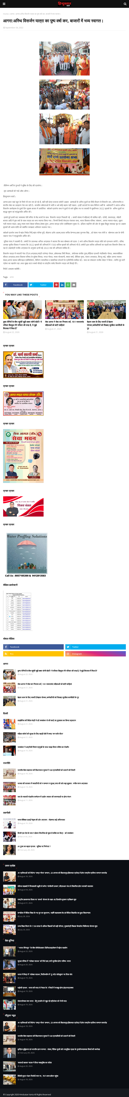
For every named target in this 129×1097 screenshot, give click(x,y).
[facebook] (33, 647)
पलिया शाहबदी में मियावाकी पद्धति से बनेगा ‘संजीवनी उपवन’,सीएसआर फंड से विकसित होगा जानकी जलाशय (55, 886)
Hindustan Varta (26, 1094)
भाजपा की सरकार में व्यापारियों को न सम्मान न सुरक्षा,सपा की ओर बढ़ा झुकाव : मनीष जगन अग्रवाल (53, 783)
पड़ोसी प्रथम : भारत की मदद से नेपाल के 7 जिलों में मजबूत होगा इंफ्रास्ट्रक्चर (45, 987)
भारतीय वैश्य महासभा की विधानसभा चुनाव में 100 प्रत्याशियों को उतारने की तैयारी (46, 770)
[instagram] (95, 653)
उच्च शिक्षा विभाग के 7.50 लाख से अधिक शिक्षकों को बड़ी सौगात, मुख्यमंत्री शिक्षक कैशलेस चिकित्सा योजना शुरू (57, 926)
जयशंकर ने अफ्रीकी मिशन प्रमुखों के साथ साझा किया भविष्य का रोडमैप (43, 747)
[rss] (33, 653)
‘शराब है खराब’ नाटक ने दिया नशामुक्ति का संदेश (35, 1062)
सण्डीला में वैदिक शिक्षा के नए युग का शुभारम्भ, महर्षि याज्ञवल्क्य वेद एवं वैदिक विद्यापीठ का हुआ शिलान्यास (54, 912)
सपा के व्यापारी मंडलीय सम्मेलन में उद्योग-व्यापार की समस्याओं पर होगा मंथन (44, 796)
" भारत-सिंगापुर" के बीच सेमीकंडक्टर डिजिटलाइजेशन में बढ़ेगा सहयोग (42, 947)
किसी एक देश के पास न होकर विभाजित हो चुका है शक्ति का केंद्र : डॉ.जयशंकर (45, 833)
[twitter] (95, 647)
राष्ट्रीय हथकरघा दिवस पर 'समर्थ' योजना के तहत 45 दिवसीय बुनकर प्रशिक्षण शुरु (47, 899)
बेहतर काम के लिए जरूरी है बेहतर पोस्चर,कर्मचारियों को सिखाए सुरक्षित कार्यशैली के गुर (105, 325)
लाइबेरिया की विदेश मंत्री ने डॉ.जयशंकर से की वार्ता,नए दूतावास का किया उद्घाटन (47, 720)
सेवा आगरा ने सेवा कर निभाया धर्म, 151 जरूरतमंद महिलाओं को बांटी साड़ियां (64, 323)
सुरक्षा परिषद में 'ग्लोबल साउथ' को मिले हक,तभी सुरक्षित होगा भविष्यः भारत (44, 961)
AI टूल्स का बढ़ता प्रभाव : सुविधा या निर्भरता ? (34, 846)
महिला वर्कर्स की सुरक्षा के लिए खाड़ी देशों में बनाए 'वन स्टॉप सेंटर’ (40, 733)
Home (6, 14)
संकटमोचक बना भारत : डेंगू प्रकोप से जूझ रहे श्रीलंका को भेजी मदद (42, 1001)
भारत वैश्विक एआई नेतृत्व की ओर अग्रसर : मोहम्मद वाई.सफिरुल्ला (41, 819)
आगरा (12, 14)
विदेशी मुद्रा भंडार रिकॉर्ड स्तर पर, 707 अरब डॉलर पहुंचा (38, 1075)
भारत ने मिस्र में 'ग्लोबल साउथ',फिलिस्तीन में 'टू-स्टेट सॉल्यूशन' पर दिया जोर (45, 974)
